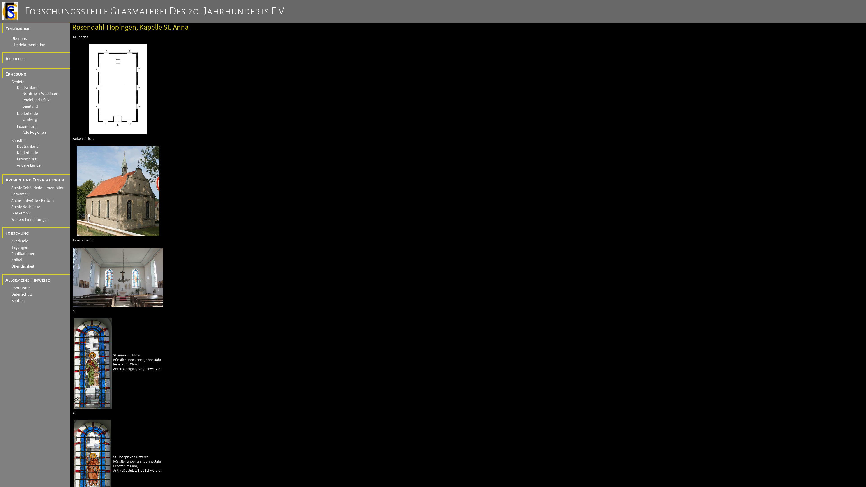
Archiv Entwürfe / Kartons (32, 200)
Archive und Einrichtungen (34, 179)
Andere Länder (29, 165)
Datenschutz (22, 294)
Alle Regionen (34, 132)
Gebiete (17, 81)
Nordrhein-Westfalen (40, 93)
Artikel (16, 259)
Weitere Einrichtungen (30, 219)
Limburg (30, 119)
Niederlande (27, 113)
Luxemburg (26, 126)
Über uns (19, 38)
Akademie (19, 241)
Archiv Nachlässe (25, 206)
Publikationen (23, 253)
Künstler (18, 140)
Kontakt (18, 300)
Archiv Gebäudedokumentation (37, 187)
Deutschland (28, 87)
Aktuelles (16, 58)
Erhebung (15, 73)
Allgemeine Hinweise (27, 280)
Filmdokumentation (28, 44)
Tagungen (19, 247)
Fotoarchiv (20, 194)
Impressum (21, 287)
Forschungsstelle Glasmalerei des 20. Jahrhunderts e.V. (155, 11)
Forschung (17, 233)
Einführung (18, 28)
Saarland (30, 106)
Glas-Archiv (20, 213)
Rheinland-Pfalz (36, 99)
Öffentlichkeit (22, 266)
